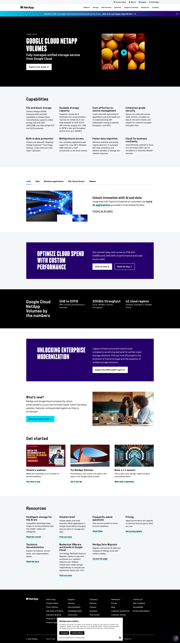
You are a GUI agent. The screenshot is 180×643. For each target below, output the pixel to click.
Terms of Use (50, 639)
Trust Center (95, 614)
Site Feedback (139, 603)
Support (71, 599)
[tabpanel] (90, 204)
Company (94, 599)
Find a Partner (52, 607)
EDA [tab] (37, 181)
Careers (93, 607)
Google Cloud (32, 34)
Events (114, 603)
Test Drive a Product (54, 610)
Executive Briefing (53, 614)
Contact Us (137, 599)
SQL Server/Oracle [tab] (76, 181)
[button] (86, 7)
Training (71, 603)
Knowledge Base (75, 610)
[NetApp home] (27, 7)
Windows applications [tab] (54, 181)
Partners (93, 603)
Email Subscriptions (141, 610)
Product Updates (53, 622)
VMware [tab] (92, 181)
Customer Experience (120, 610)
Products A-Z (51, 618)
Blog (113, 607)
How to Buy (51, 599)
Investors (93, 610)
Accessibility (138, 607)
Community (72, 614)
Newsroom (115, 599)
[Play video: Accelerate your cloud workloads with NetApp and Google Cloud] (123, 52)
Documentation (74, 607)
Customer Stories (118, 614)
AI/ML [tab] (28, 181)
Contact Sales (52, 603)
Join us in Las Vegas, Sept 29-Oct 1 (117, 14)
